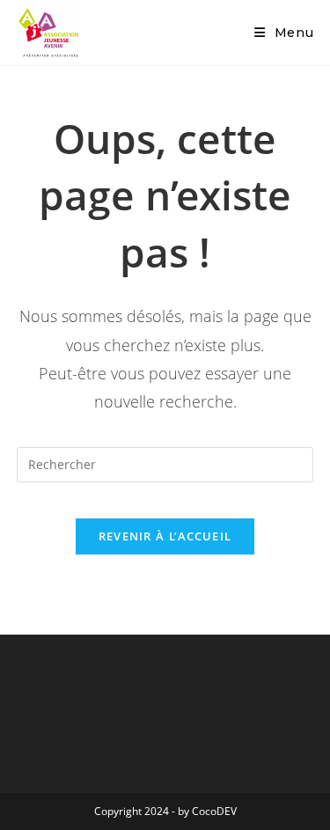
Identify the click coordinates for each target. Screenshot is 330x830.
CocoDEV (214, 811)
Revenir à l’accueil (165, 536)
